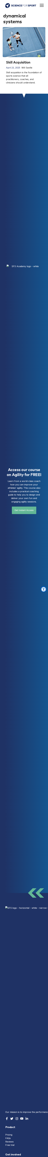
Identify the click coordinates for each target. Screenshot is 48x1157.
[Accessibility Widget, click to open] (44, 589)
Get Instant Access (24, 510)
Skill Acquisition (18, 62)
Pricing (8, 1134)
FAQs (8, 1138)
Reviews (9, 1141)
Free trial (9, 1145)
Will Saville (26, 67)
